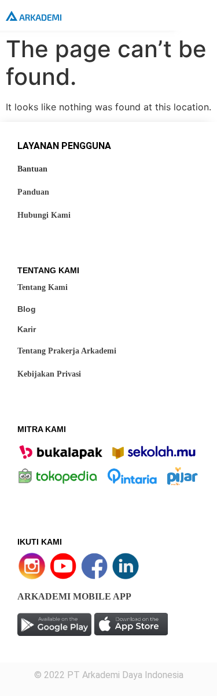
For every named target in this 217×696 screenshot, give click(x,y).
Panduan (33, 192)
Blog (26, 309)
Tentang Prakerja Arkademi (66, 351)
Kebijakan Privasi (49, 374)
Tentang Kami (42, 287)
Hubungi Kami (44, 215)
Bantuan (32, 169)
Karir (26, 329)
